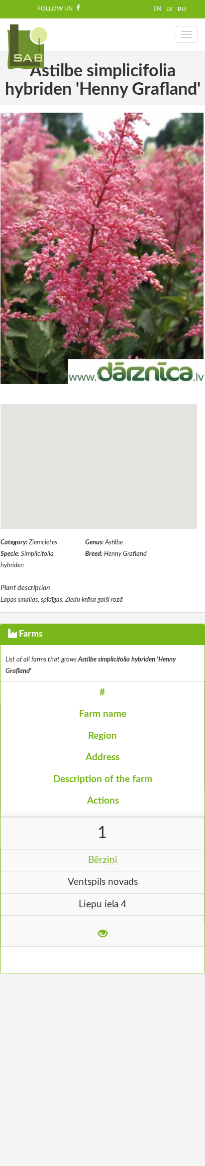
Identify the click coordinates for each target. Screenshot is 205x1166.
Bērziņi (102, 860)
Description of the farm (102, 779)
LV (169, 9)
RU (182, 9)
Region (102, 736)
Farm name (102, 714)
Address (102, 757)
